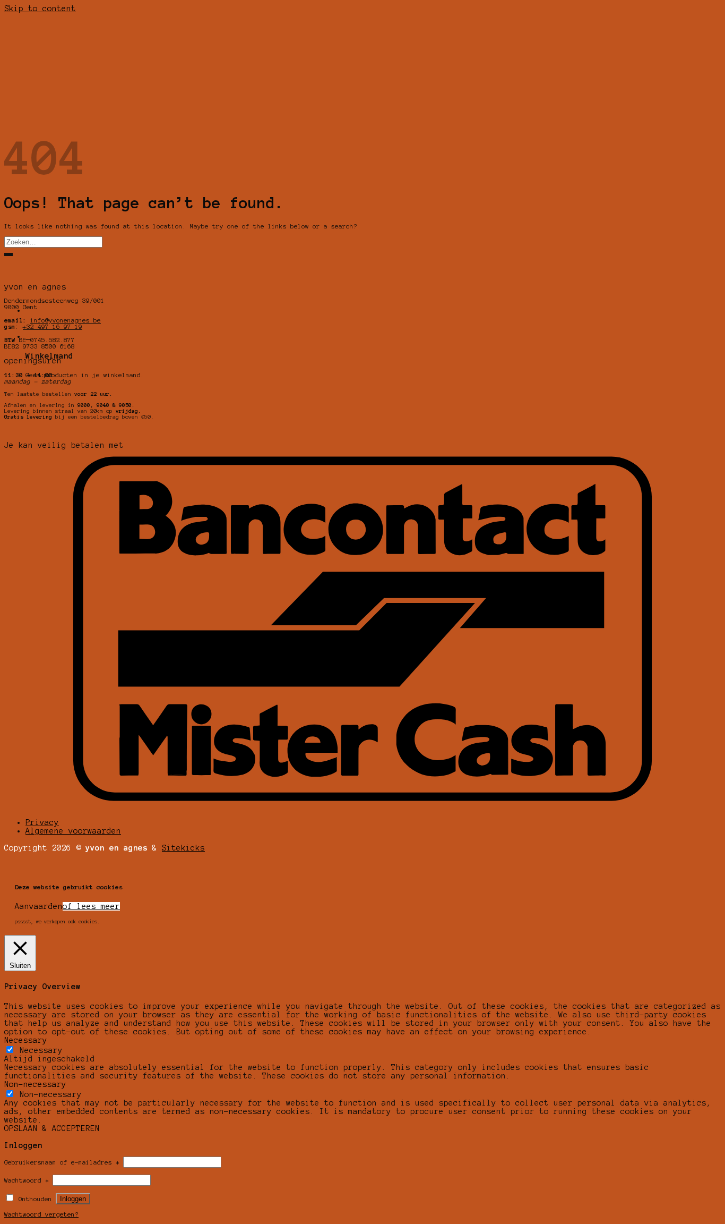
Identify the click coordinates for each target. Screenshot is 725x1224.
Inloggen (73, 1199)
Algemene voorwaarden (73, 831)
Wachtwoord (26, 1180)
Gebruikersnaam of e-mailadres (61, 1162)
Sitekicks (183, 848)
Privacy (42, 822)
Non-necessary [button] (35, 1084)
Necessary (41, 1050)
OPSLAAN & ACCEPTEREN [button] (52, 1128)
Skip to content (40, 8)
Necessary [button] (25, 1040)
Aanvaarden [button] (39, 906)
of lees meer (91, 906)
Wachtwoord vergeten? (41, 1214)
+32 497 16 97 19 (52, 327)
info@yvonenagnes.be (65, 320)
